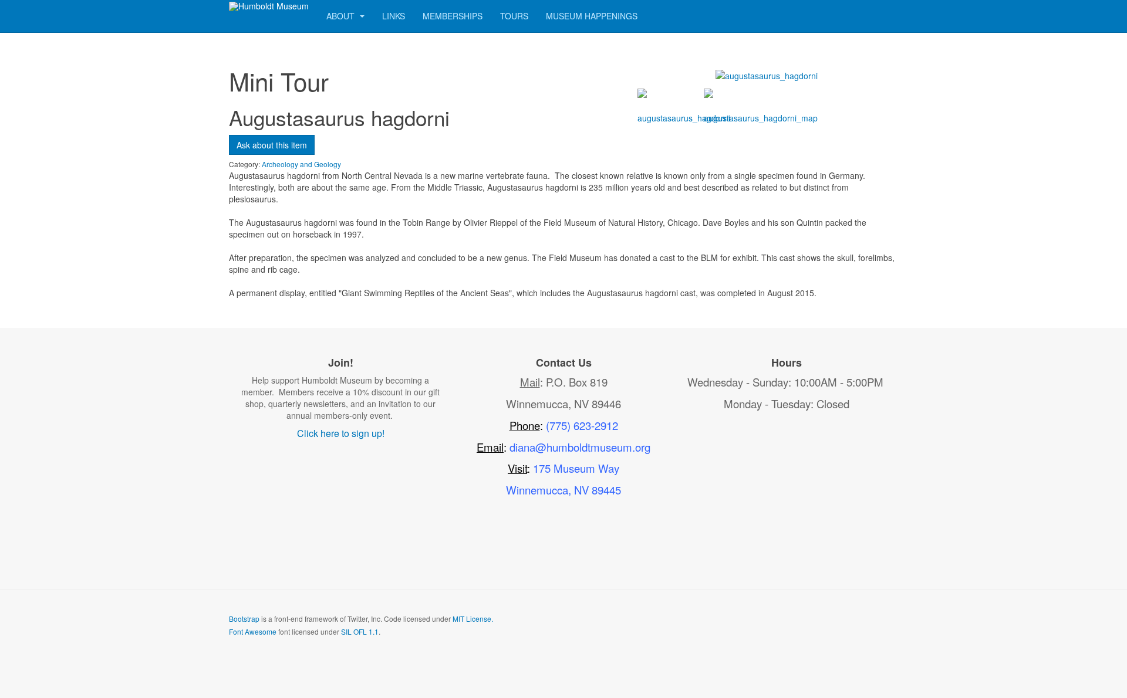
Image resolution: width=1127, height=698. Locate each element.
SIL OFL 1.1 (360, 631)
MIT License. (473, 619)
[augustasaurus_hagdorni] (766, 74)
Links (393, 16)
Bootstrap (244, 619)
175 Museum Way (576, 468)
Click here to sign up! (340, 433)
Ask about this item (272, 145)
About (341, 16)
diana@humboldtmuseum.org (579, 447)
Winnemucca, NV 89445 (563, 489)
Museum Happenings (591, 16)
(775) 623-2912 (582, 425)
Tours (514, 16)
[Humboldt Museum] (269, 6)
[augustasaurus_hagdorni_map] (760, 112)
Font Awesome (252, 631)
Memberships (452, 16)
